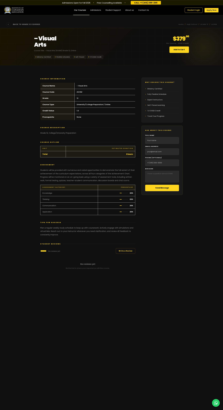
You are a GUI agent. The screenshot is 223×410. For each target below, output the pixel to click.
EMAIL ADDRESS (151, 146)
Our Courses (80, 10)
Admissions (95, 10)
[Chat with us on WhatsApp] (216, 403)
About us (129, 10)
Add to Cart (179, 49)
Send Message (162, 188)
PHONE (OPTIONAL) (153, 158)
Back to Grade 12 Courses (26, 24)
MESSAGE (149, 169)
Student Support (113, 10)
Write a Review (125, 251)
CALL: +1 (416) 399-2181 (145, 2)
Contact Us (143, 10)
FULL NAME (149, 135)
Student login (193, 10)
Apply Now (211, 10)
